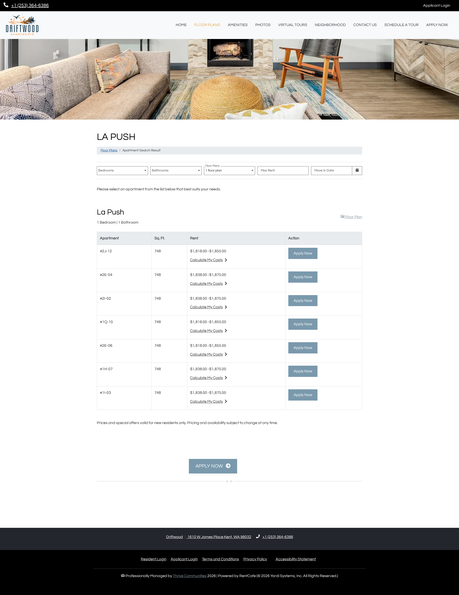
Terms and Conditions (220, 559)
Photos (263, 25)
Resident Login (153, 559)
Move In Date (324, 170)
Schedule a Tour (401, 25)
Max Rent (268, 170)
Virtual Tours (292, 25)
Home (181, 25)
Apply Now (439, 25)
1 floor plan (214, 169)
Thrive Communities (190, 576)
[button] (351, 217)
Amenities (238, 25)
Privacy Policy (255, 559)
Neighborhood (330, 25)
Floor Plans (207, 25)
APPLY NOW (210, 466)
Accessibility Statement (296, 559)
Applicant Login (439, 5)
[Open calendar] (357, 170)
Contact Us (365, 25)
